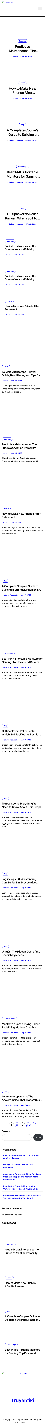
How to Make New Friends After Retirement (22, 92)
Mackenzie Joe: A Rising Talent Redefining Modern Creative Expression (21, 1027)
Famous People (9, 1019)
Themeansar (23, 1423)
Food (5, 1091)
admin (15, 57)
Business (22, 41)
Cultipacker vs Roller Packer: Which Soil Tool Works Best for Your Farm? (20, 734)
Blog (22, 125)
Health (22, 83)
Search (6, 1131)
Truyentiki (22, 1400)
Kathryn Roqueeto (16, 140)
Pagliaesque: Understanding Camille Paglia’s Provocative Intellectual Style (19, 882)
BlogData (38, 1419)
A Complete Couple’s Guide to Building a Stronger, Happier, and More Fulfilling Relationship (22, 589)
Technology (22, 166)
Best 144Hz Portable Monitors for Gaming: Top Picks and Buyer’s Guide (22, 662)
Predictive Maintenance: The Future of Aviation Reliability (20, 248)
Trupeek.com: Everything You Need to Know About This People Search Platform (22, 807)
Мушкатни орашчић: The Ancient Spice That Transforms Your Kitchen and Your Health (21, 1100)
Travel (6, 367)
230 (28, 1125)
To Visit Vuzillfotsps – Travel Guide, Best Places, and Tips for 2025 (21, 375)
